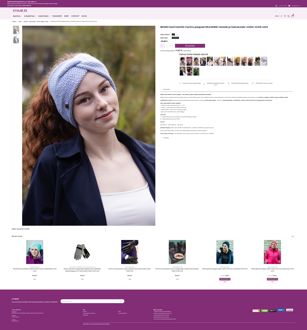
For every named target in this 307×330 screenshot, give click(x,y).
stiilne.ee (33, 1)
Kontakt (75, 16)
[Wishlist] (285, 16)
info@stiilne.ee (296, 5)
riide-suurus (164, 34)
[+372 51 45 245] (276, 6)
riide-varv (164, 38)
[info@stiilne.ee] (289, 6)
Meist (66, 16)
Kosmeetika (29, 16)
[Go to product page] (35, 252)
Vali (35, 279)
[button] (288, 16)
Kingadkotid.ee (20, 1)
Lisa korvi (191, 46)
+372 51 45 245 (283, 5)
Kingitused (43, 16)
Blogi (84, 16)
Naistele (16, 16)
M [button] (177, 34)
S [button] (173, 34)
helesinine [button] (175, 37)
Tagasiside (57, 16)
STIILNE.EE (20, 10)
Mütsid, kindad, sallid (34, 267)
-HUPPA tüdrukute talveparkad (75, 267)
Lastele (84, 267)
